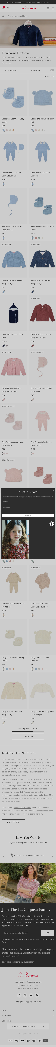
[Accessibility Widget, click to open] (52, 523)
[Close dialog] (53, 490)
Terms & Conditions (16, 519)
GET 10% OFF (28, 515)
